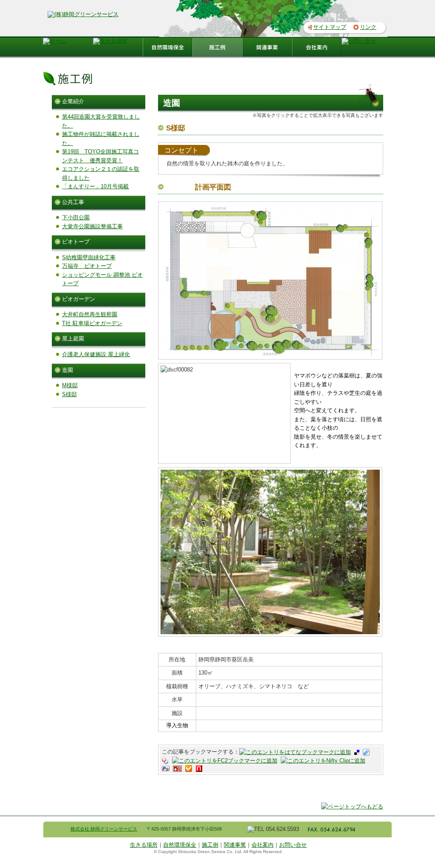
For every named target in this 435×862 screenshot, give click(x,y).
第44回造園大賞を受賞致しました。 (101, 120)
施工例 (210, 845)
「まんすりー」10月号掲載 (95, 186)
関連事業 (235, 845)
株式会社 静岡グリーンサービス (104, 828)
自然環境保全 (179, 845)
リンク (368, 27)
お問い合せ (293, 845)
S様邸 (69, 394)
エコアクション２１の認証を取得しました (100, 173)
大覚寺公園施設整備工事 (92, 226)
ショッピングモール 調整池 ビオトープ (102, 279)
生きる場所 (144, 845)
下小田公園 (76, 217)
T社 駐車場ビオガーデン (92, 323)
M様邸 (70, 385)
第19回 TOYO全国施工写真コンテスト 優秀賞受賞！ (100, 155)
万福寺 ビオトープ (87, 266)
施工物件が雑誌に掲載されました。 (100, 138)
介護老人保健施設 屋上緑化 (96, 354)
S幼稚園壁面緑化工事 (89, 257)
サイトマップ (329, 27)
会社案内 (262, 845)
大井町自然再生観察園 (89, 314)
